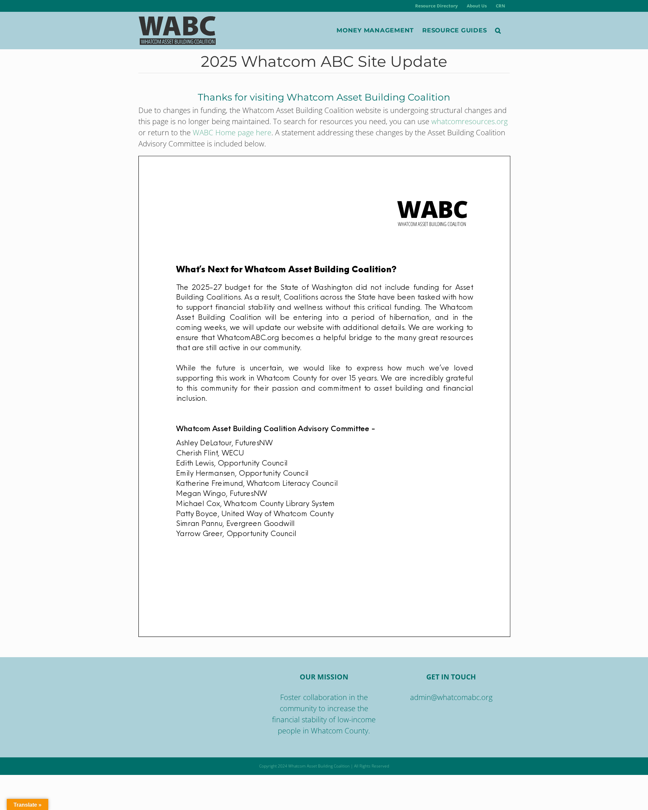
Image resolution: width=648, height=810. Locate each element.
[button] (498, 30)
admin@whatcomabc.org (451, 697)
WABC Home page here (232, 132)
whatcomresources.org (469, 121)
